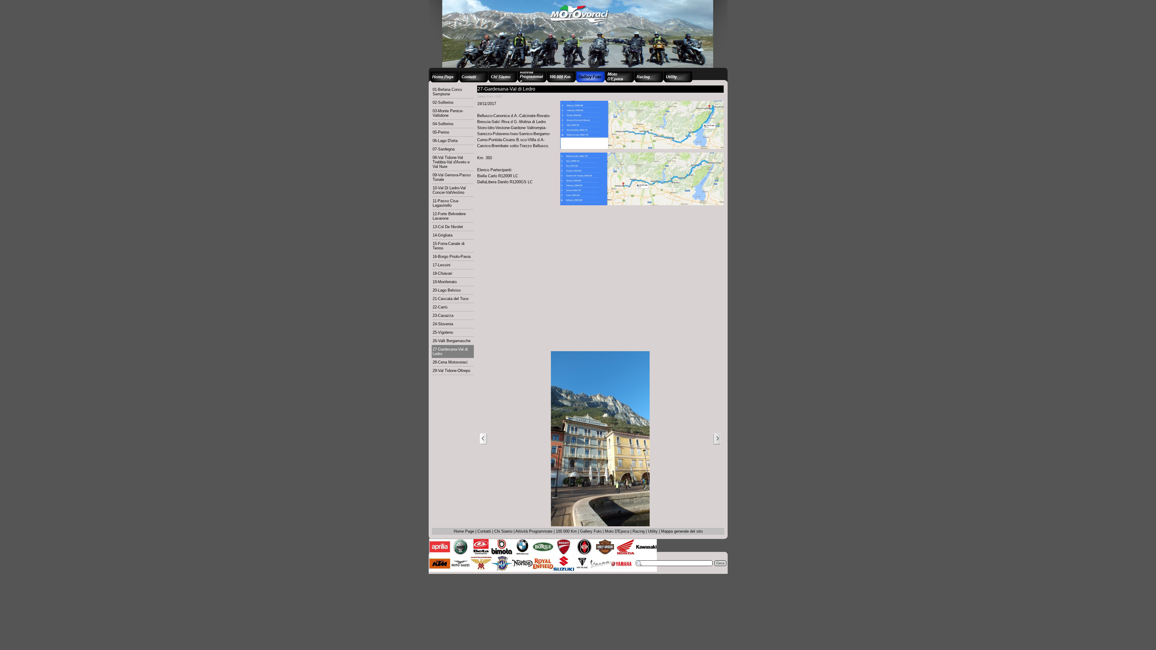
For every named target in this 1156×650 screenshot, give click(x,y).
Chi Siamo (503, 531)
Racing (638, 531)
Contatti (484, 531)
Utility (653, 531)
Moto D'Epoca (617, 531)
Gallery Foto (590, 531)
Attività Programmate (533, 531)
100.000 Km (566, 531)
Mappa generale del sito (682, 531)
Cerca (720, 563)
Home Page (464, 531)
